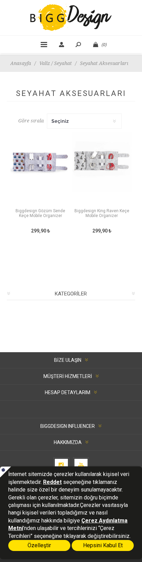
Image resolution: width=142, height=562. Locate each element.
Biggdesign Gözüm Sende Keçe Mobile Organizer (40, 213)
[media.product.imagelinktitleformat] (40, 169)
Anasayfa (20, 63)
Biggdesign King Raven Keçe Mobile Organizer (101, 213)
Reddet (52, 482)
